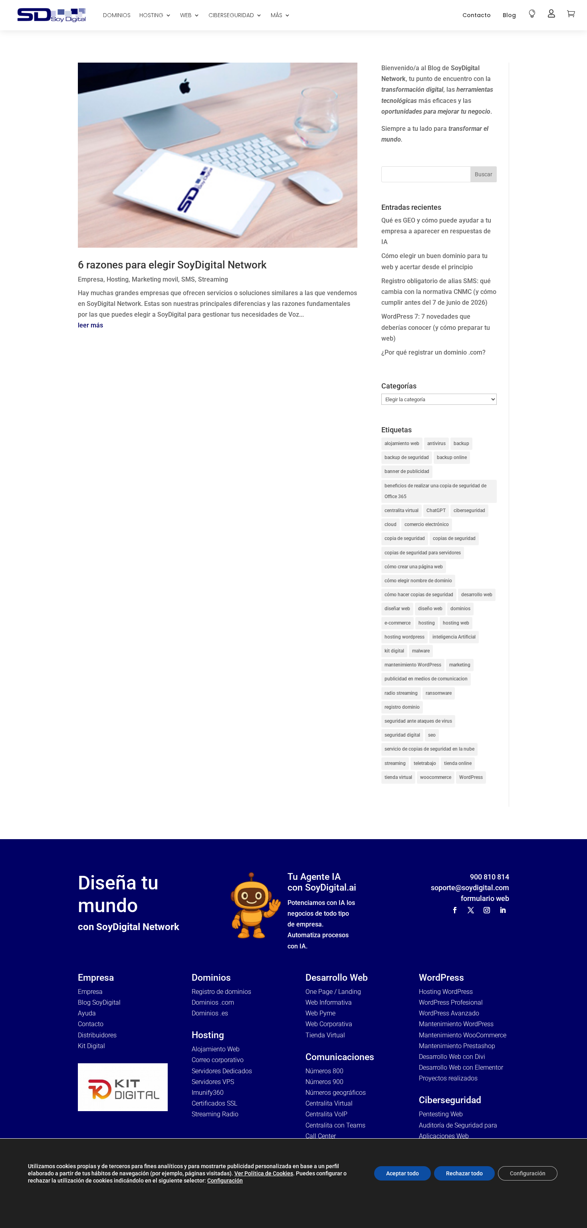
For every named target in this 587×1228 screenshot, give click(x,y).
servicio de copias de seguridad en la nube (429, 749)
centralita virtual (401, 510)
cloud (391, 524)
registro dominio (402, 707)
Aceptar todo (402, 1173)
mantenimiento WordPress (413, 665)
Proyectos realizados (448, 1078)
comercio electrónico (427, 524)
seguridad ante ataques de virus (418, 721)
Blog (509, 15)
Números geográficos (335, 1092)
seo (432, 735)
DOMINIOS (117, 15)
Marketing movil (155, 279)
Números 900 (324, 1082)
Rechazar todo (464, 1173)
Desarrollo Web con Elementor (461, 1067)
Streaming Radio (215, 1114)
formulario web (485, 898)
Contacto (476, 15)
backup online (452, 457)
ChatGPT (436, 510)
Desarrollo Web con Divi (452, 1056)
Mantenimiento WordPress (456, 1024)
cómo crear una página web (414, 567)
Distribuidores (97, 1035)
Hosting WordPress (446, 991)
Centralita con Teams (335, 1125)
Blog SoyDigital (99, 1002)
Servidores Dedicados (222, 1071)
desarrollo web (476, 594)
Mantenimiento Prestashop (457, 1046)
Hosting (118, 279)
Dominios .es (210, 1013)
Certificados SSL (214, 1103)
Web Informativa (328, 1002)
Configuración (225, 1180)
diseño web (430, 608)
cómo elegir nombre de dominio (418, 580)
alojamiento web (402, 443)
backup (461, 443)
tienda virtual (398, 777)
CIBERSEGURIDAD (231, 15)
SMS (188, 279)
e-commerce (398, 623)
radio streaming (401, 693)
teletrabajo (425, 763)
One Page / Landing (333, 991)
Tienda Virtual (325, 1035)
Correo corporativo (218, 1060)
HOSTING (151, 15)
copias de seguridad (454, 538)
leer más (90, 325)
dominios (460, 608)
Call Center (320, 1136)
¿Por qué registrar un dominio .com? (433, 352)
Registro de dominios (221, 991)
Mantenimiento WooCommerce (462, 1035)
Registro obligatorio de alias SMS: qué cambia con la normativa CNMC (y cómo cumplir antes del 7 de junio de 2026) (438, 291)
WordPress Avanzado (449, 1013)
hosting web (456, 623)
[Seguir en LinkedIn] (502, 910)
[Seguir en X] (470, 910)
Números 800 (324, 1071)
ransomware (439, 693)
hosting (426, 623)
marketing (459, 665)
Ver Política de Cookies (263, 1173)
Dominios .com (213, 1002)
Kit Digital (91, 1046)
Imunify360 (208, 1092)
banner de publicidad (407, 471)
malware (421, 651)
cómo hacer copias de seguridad (419, 594)
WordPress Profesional (451, 1002)
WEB (186, 15)
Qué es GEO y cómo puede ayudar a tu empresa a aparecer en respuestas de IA (436, 231)
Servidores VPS (213, 1082)
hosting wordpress (404, 637)
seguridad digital (402, 735)
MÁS (276, 15)
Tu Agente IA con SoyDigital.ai (322, 882)
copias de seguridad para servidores (423, 553)
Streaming (213, 279)
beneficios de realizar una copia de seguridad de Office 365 (435, 491)
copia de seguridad (405, 538)
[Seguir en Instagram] (486, 910)
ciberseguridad (469, 510)
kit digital (394, 651)
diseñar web (397, 608)
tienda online (458, 763)
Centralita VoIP (326, 1114)
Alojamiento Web (216, 1049)
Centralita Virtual (329, 1103)
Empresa (90, 279)
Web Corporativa (328, 1024)
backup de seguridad (407, 457)
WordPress (471, 777)
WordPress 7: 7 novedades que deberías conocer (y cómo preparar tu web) (435, 327)
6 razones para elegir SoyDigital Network (172, 265)
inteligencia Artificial (454, 637)
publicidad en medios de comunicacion (426, 679)
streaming (395, 763)
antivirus (436, 443)
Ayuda (87, 1013)
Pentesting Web (441, 1114)
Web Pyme (320, 1013)
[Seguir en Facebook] (454, 910)
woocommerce (435, 777)
